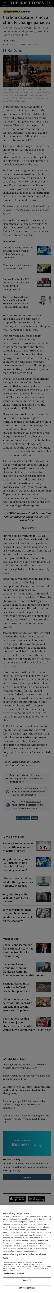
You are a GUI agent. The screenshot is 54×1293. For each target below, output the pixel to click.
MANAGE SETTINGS (27, 1288)
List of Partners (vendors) (13, 1273)
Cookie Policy (42, 1240)
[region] (27, 1249)
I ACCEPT (27, 1280)
